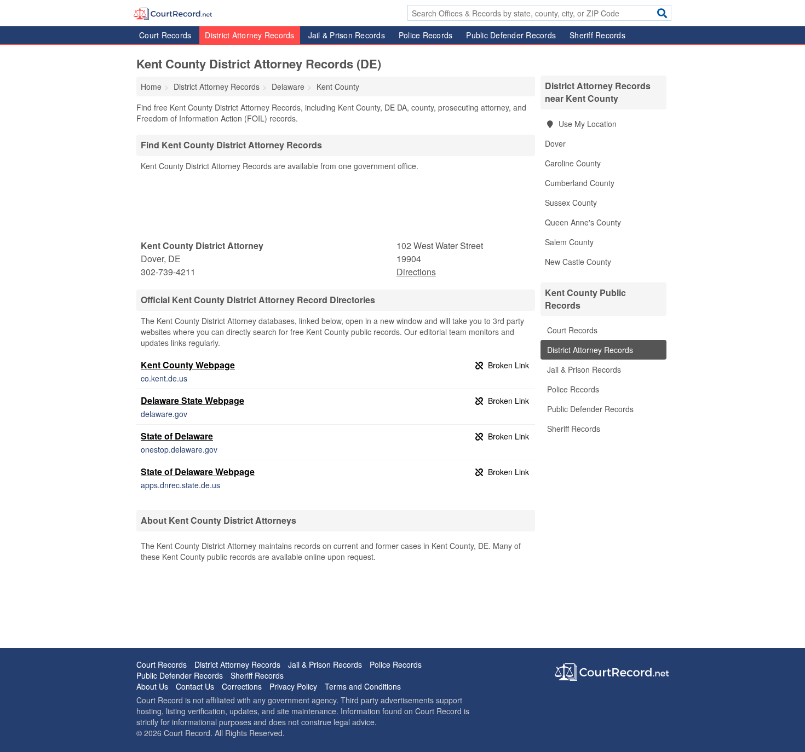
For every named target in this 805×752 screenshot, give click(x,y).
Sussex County (571, 202)
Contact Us (195, 686)
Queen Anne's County (583, 222)
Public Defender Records (511, 35)
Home (151, 86)
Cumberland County (579, 182)
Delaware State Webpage (192, 400)
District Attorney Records (249, 35)
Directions (416, 271)
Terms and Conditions (363, 686)
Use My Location (586, 123)
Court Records (165, 35)
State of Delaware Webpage (198, 471)
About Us (152, 686)
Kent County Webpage (188, 364)
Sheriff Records (597, 35)
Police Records (426, 35)
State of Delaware (177, 436)
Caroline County (573, 163)
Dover (555, 143)
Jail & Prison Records (346, 35)
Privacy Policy (293, 686)
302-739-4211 (168, 271)
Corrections (242, 686)
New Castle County (578, 261)
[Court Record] (173, 12)
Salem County (569, 241)
